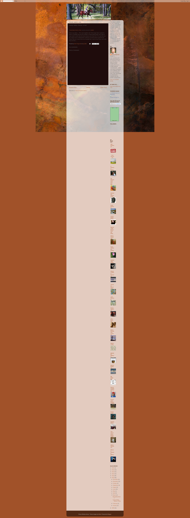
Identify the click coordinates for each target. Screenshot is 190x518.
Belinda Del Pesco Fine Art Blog (112, 230)
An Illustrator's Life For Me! (112, 181)
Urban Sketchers (112, 446)
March (114, 495)
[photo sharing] (69, 28)
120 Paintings (112, 145)
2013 (113, 471)
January (115, 505)
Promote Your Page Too (114, 97)
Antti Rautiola (112, 206)
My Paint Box (112, 377)
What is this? (114, 120)
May (114, 491)
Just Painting (112, 298)
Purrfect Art (112, 412)
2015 (113, 468)
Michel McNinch (112, 366)
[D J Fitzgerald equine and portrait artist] (110, 96)
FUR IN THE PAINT (112, 261)
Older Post (103, 87)
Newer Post (72, 87)
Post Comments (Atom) (80, 90)
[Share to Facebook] (97, 44)
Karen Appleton (112, 309)
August (115, 487)
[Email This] (92, 44)
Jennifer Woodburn (112, 286)
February (115, 503)
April (114, 493)
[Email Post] (90, 43)
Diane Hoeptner (112, 237)
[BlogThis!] (94, 44)
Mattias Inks (112, 344)
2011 (113, 475)
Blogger (109, 514)
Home (88, 87)
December (115, 479)
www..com (114, 107)
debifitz (92, 30)
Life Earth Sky (112, 320)
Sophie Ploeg (112, 422)
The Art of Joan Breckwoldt (112, 434)
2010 (113, 477)
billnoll (99, 514)
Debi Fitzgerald (115, 54)
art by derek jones (112, 217)
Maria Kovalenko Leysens (112, 332)
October (115, 483)
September (116, 485)
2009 (113, 508)
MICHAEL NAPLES (112, 355)
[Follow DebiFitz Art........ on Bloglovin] (115, 104)
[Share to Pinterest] (98, 44)
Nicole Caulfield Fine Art (112, 389)
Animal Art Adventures (112, 195)
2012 (113, 473)
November (115, 481)
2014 (113, 469)
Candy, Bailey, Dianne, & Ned (75, 30)
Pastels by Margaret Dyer (112, 401)
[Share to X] (95, 44)
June (114, 489)
